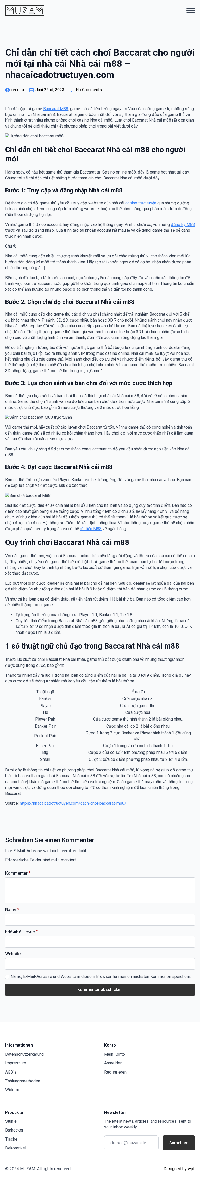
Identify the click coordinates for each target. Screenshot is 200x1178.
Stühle (11, 1121)
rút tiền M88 (91, 528)
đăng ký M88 (183, 224)
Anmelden (113, 1063)
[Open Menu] (190, 10)
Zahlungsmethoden (22, 1081)
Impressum (15, 1063)
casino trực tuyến (140, 203)
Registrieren (115, 1072)
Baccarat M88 (55, 108)
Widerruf (13, 1089)
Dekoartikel (15, 1148)
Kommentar (17, 873)
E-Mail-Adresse (21, 932)
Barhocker (14, 1130)
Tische (11, 1139)
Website (13, 954)
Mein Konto (114, 1054)
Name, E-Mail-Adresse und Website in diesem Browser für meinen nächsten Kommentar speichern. (101, 976)
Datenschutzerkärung (24, 1054)
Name (12, 910)
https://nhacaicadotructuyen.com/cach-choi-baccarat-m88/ (73, 803)
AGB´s (11, 1072)
